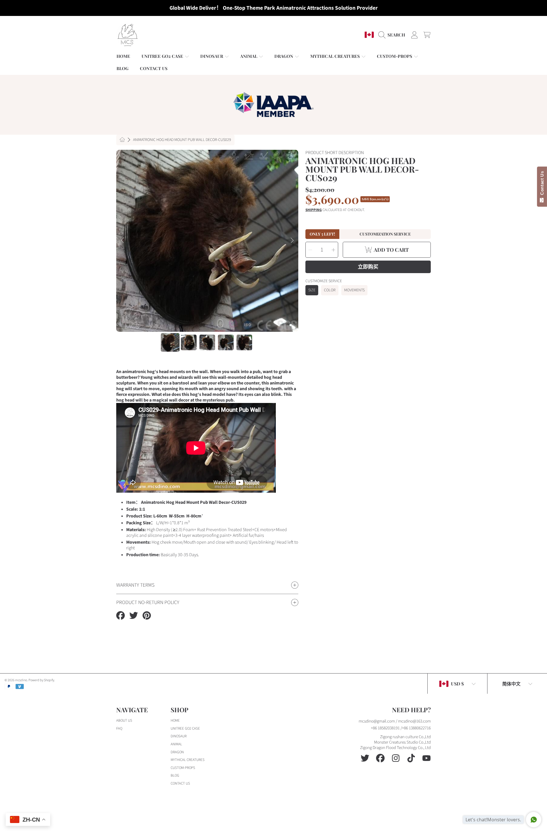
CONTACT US (180, 783)
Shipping (313, 210)
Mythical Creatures (335, 56)
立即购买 (368, 266)
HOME (175, 720)
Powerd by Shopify (41, 680)
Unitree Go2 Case (163, 56)
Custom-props (395, 56)
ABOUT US (124, 720)
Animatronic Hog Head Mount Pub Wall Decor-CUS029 (182, 140)
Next (292, 241)
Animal (249, 56)
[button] (393, 34)
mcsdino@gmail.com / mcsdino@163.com (395, 721)
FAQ (119, 728)
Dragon (284, 56)
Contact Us (542, 184)
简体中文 (511, 684)
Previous (122, 241)
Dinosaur (212, 56)
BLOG (175, 775)
